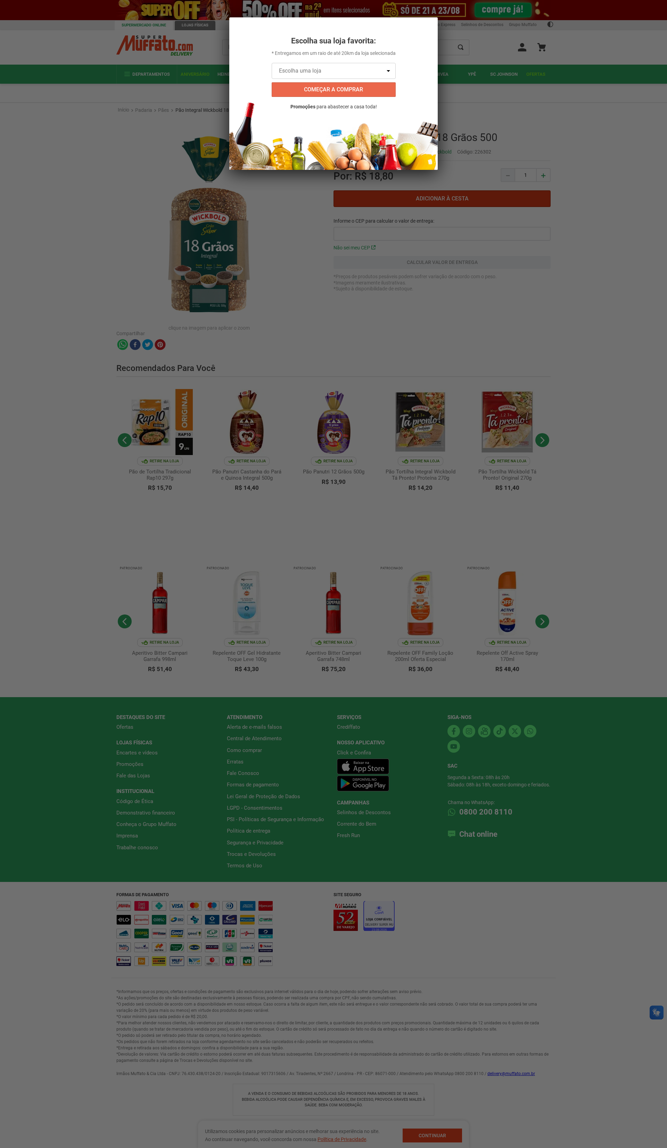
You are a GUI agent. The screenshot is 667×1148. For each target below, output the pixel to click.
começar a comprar (333, 89)
